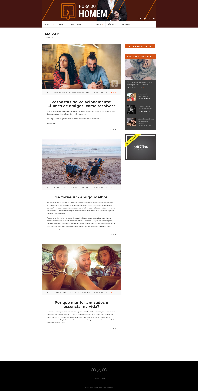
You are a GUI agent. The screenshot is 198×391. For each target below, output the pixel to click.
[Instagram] (149, 19)
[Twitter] (145, 19)
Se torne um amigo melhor (81, 197)
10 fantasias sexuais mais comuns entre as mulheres (146, 121)
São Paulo (112, 24)
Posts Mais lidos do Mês (140, 57)
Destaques (74, 92)
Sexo (61, 24)
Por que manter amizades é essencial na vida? (81, 304)
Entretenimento (94, 24)
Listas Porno (127, 24)
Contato (102, 378)
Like (114, 92)
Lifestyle (48, 24)
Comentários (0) (102, 92)
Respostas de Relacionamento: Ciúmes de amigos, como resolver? (81, 104)
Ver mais (113, 129)
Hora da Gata (75, 24)
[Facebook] (140, 19)
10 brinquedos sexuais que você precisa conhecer (139, 83)
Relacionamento (84, 92)
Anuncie (96, 378)
